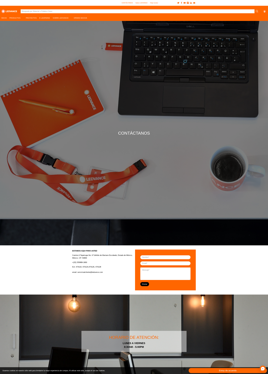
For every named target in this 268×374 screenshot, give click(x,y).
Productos (15, 18)
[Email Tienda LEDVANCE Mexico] (194, 3)
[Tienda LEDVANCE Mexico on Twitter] (178, 3)
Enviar (144, 284)
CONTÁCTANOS (127, 3)
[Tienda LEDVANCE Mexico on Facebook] (181, 3)
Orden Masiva (80, 18)
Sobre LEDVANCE (141, 3)
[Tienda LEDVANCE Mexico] (9, 11)
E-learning (44, 18)
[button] (263, 369)
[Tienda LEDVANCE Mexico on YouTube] (185, 3)
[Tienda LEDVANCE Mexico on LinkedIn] (191, 3)
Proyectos (31, 18)
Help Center (154, 3)
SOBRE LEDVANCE (61, 18)
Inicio (4, 18)
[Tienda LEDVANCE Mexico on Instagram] (188, 3)
